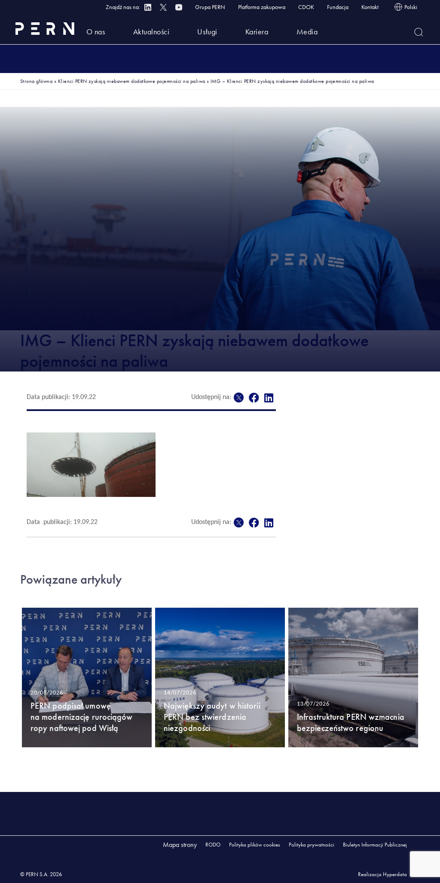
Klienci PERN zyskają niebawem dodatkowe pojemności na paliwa (131, 81)
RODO (212, 844)
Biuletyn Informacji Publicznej (375, 844)
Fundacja (337, 7)
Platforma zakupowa (261, 7)
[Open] (418, 32)
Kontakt (370, 7)
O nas (95, 32)
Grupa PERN (210, 7)
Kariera (257, 32)
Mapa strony (180, 844)
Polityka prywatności (311, 844)
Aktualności (151, 32)
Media (307, 32)
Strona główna (36, 81)
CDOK (306, 7)
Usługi (207, 32)
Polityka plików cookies (254, 844)
